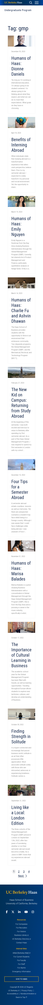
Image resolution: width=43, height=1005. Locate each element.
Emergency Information (21, 971)
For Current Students (21, 957)
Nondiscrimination (28, 994)
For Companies (21, 924)
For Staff (21, 964)
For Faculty (21, 960)
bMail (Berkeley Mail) (21, 953)
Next (21, 875)
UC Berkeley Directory (21, 939)
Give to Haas (21, 979)
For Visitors (21, 931)
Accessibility (12, 994)
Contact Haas (21, 943)
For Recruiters (21, 928)
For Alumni (21, 968)
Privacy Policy (27, 991)
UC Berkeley (13, 991)
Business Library (21, 935)
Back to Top (21, 997)
